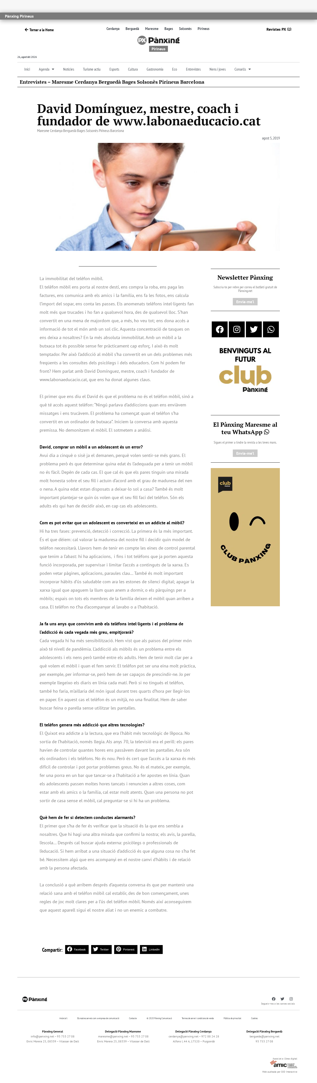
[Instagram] (237, 329)
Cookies (254, 1018)
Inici (27, 69)
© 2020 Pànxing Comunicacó (159, 1018)
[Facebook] (220, 329)
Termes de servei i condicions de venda (198, 1018)
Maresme (151, 28)
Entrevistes (193, 69)
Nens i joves (218, 69)
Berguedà (132, 28)
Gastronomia (155, 69)
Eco (174, 69)
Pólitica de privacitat (232, 1018)
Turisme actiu (92, 69)
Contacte (133, 1018)
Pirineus (204, 28)
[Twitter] (254, 329)
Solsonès (185, 28)
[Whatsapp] (271, 329)
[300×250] (245, 370)
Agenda (44, 69)
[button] (77, 949)
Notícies (68, 69)
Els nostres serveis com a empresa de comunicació (98, 1018)
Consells (240, 69)
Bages (168, 28)
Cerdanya (113, 28)
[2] (245, 536)
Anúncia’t (63, 1018)
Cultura (133, 69)
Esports (114, 69)
